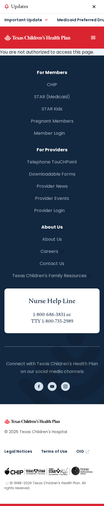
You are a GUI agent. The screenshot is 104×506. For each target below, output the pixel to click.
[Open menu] (93, 37)
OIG (80, 451)
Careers (49, 251)
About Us (52, 239)
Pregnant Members (52, 121)
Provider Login (49, 210)
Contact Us (52, 263)
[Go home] (45, 38)
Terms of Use (54, 451)
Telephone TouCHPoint (52, 162)
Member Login (49, 133)
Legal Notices (18, 451)
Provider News (52, 186)
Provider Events (52, 198)
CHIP (52, 84)
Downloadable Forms (52, 174)
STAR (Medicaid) (52, 97)
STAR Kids (52, 109)
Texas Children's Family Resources (49, 275)
